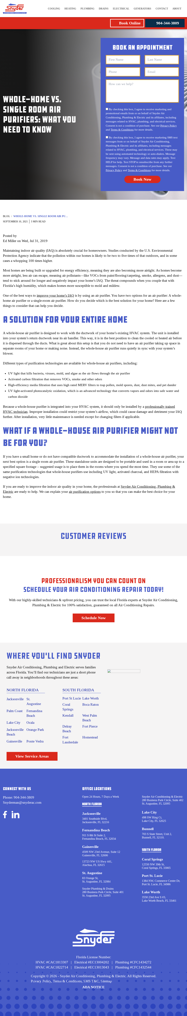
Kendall (67, 715)
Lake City (13, 722)
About (176, 8)
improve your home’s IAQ (55, 295)
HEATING (70, 8)
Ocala (30, 722)
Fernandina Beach (96, 830)
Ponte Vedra (34, 741)
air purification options (85, 492)
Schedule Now (93, 618)
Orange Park (35, 730)
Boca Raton (90, 704)
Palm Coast (14, 711)
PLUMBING (87, 8)
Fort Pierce (90, 726)
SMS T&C (91, 981)
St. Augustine (92, 873)
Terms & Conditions (122, 129)
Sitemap (106, 981)
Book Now (142, 179)
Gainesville (14, 741)
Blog (6, 216)
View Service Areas (32, 756)
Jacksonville (15, 699)
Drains (103, 8)
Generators (142, 8)
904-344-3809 (167, 23)
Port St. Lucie (152, 876)
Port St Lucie (71, 698)
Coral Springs (152, 859)
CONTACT (162, 8)
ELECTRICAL (121, 8)
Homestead (90, 737)
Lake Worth (90, 698)
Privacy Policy (168, 125)
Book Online (130, 23)
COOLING (54, 8)
